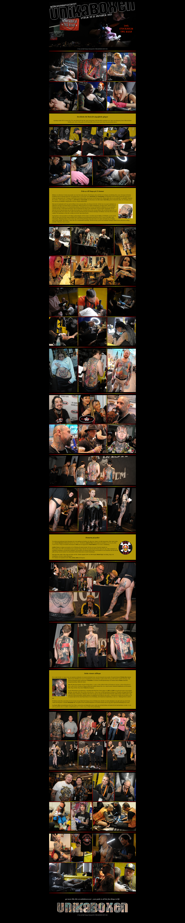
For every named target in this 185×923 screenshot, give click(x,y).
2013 (109, 690)
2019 (113, 690)
